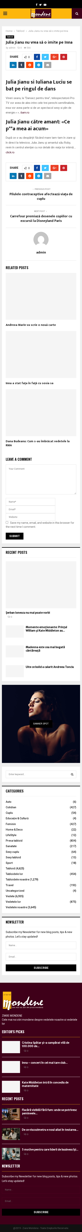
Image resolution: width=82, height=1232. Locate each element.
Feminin (11, 824)
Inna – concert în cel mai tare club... (45, 1062)
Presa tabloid (14, 840)
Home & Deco (14, 829)
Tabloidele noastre (17, 879)
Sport (9, 862)
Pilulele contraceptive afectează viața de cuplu (41, 196)
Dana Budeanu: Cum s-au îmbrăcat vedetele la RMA (38, 443)
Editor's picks (13, 1031)
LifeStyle (11, 835)
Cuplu (9, 812)
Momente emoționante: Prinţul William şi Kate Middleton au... (46, 628)
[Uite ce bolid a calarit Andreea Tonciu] (15, 671)
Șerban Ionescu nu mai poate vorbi (28, 612)
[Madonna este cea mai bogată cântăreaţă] (15, 651)
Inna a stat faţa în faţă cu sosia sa (29, 383)
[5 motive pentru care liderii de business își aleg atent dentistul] (11, 1154)
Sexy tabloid (13, 857)
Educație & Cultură (17, 818)
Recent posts (16, 552)
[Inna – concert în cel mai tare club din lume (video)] (11, 1067)
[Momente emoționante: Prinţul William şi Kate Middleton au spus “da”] (15, 631)
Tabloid (10, 37)
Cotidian (11, 807)
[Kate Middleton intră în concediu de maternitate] (11, 1087)
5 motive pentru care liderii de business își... (50, 1149)
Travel (10, 885)
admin (12, 47)
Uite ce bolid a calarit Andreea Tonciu (50, 667)
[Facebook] (36, 5)
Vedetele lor (13, 901)
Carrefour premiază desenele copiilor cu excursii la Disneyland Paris (41, 218)
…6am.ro (24, 112)
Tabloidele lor (14, 873)
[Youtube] (45, 5)
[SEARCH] (72, 774)
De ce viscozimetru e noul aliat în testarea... (50, 1129)
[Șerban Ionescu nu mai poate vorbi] (41, 584)
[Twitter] (40, 5)
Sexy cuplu (12, 851)
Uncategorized (15, 890)
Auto (8, 801)
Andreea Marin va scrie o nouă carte (31, 325)
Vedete (10, 896)
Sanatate (11, 846)
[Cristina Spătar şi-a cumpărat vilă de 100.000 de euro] (11, 1047)
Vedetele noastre (16, 907)
